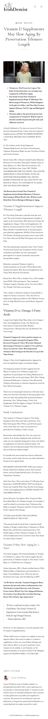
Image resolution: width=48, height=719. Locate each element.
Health (20, 23)
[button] (35, 6)
